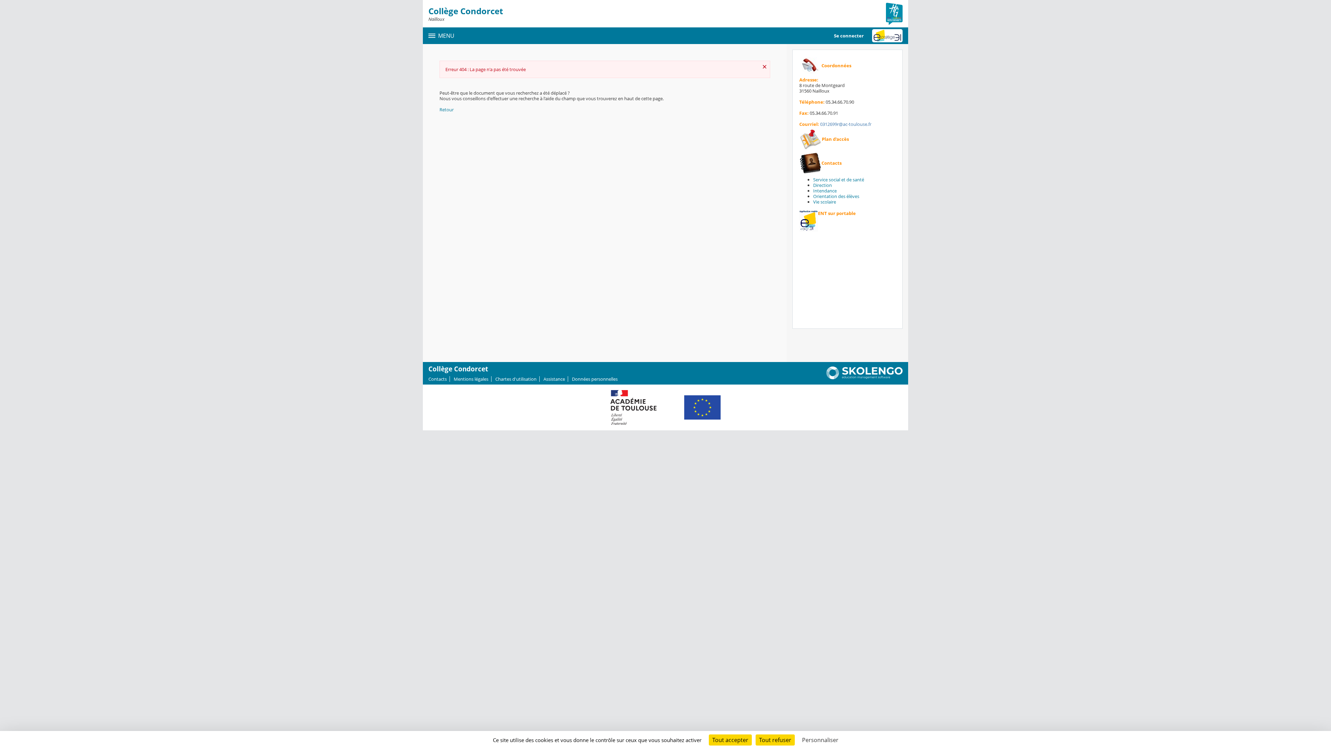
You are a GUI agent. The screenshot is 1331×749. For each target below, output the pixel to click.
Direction (822, 185)
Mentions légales (471, 379)
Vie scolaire (824, 202)
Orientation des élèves (836, 196)
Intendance (825, 191)
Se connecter (849, 36)
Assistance (554, 379)
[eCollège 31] (887, 35)
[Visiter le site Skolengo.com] (864, 377)
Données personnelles (595, 379)
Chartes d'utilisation (516, 379)
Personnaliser (820, 740)
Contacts (437, 379)
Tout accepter (730, 740)
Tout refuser (775, 740)
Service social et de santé (838, 180)
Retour (447, 109)
